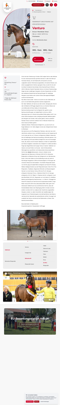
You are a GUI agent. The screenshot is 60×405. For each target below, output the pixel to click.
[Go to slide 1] (27, 241)
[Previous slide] (5, 225)
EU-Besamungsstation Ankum (38, 11)
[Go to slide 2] (28, 241)
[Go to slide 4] (30, 241)
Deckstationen (38, 10)
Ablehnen (37, 401)
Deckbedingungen (39, 64)
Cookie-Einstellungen (44, 401)
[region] (30, 226)
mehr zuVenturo (50, 59)
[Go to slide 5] (31, 241)
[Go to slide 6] (32, 241)
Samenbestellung (37, 4)
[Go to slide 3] (29, 241)
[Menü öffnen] (55, 4)
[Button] (47, 4)
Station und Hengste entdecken (30, 324)
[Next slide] (55, 225)
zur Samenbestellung (38, 59)
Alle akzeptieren (30, 401)
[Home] (32, 10)
